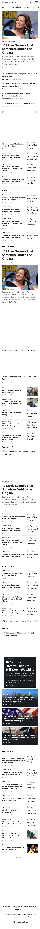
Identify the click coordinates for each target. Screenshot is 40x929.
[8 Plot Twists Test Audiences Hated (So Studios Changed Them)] (32, 167)
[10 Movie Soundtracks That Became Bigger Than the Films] (32, 822)
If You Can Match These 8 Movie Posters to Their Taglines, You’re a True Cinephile (13, 761)
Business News (8, 246)
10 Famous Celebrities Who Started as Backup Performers (13, 425)
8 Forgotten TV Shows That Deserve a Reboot (11, 391)
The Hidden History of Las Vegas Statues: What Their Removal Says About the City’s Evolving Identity (19, 699)
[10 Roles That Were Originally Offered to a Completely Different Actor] (32, 436)
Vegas (24, 621)
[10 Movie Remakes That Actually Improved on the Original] (32, 180)
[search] (26, 2)
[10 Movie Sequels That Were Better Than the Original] (32, 773)
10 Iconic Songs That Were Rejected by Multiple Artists (12, 402)
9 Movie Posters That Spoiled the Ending (13, 414)
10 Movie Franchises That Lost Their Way (19, 377)
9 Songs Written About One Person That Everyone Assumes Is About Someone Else (13, 786)
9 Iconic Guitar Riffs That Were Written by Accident (13, 799)
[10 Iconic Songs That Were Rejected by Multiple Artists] (32, 402)
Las (17, 621)
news (31, 621)
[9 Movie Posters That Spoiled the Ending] (32, 413)
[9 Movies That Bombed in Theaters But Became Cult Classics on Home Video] (32, 834)
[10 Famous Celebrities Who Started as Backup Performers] (32, 425)
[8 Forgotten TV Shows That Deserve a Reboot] (32, 391)
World (4, 190)
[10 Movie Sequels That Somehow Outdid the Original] (20, 25)
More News (7, 751)
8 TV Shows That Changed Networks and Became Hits (11, 156)
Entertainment (10, 41)
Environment (7, 566)
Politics (5, 628)
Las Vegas (9, 621)
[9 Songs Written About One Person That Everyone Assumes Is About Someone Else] (32, 785)
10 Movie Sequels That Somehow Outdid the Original (17, 49)
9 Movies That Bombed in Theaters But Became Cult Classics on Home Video (11, 836)
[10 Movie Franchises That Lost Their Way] (20, 361)
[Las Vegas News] (9, 2)
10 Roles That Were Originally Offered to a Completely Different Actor (12, 437)
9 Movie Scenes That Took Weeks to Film (11, 811)
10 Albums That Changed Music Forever (19, 103)
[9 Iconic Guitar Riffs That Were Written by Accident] (32, 798)
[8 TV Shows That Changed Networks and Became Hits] (32, 156)
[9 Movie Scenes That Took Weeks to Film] (32, 810)
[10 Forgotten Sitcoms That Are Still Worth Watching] (20, 644)
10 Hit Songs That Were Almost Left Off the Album (13, 849)
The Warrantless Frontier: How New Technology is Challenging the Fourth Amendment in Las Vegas (18, 718)
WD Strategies (18, 922)
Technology (7, 447)
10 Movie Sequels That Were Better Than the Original (12, 773)
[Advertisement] (20, 324)
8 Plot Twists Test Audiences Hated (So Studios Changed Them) (12, 168)
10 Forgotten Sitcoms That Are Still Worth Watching (20, 666)
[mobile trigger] (36, 2)
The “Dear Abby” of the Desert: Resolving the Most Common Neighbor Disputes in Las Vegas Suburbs (19, 737)
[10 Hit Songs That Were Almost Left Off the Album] (32, 848)
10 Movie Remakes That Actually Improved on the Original (13, 180)
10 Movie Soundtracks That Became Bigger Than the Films (12, 823)
